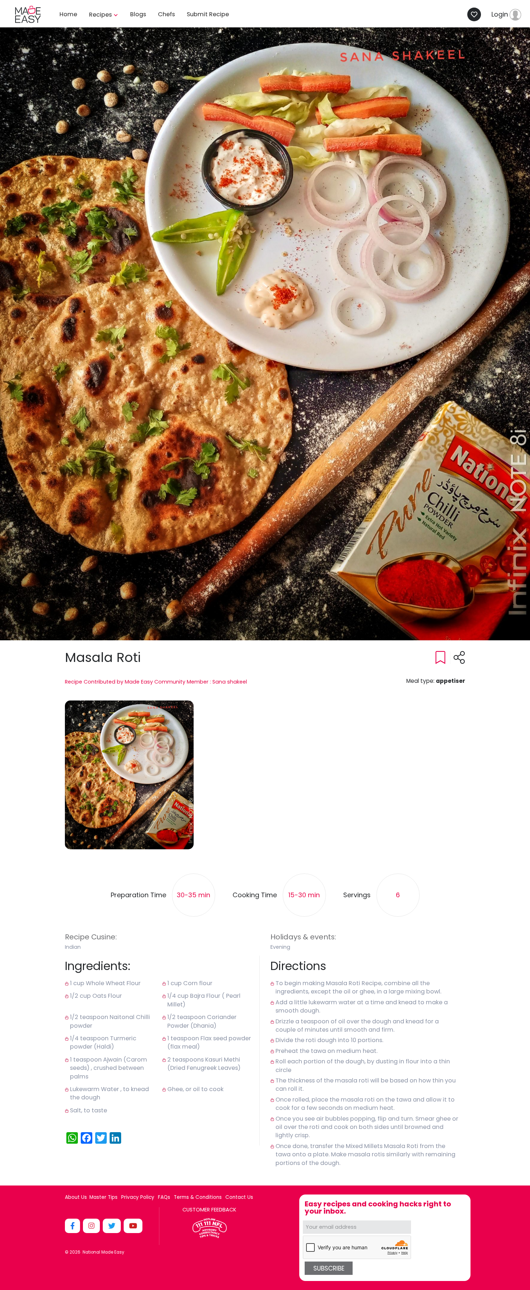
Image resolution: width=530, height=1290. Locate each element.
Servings (357, 895)
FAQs (164, 1197)
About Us (76, 1197)
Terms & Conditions (198, 1197)
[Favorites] (476, 14)
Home (68, 14)
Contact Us (239, 1197)
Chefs (166, 14)
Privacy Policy (137, 1197)
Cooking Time (255, 895)
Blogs (138, 14)
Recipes (101, 14)
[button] (129, 774)
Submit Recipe (208, 14)
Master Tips (103, 1197)
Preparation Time (138, 895)
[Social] (73, 1226)
